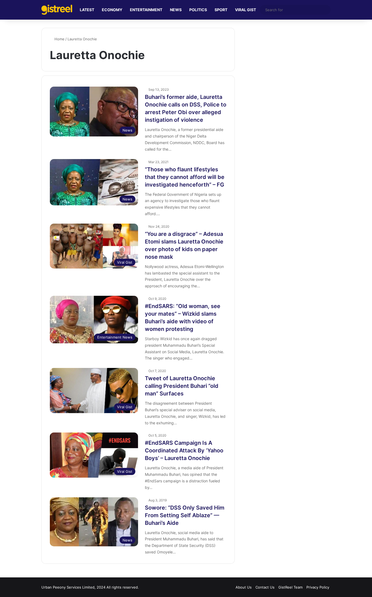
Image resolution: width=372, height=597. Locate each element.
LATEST (87, 9)
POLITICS (198, 9)
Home (59, 39)
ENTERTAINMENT (146, 9)
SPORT (221, 9)
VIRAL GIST (245, 9)
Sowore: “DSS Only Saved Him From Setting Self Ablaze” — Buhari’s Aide (184, 515)
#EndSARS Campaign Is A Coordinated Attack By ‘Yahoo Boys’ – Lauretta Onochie (184, 450)
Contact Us (265, 587)
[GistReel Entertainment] (56, 10)
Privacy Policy (317, 587)
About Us (244, 587)
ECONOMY (112, 9)
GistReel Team (290, 587)
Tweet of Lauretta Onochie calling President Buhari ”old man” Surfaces (181, 386)
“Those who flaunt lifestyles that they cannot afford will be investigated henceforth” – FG (184, 177)
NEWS (176, 9)
